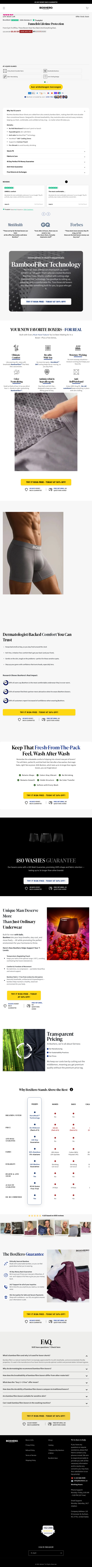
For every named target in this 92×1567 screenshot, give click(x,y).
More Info (30, 1440)
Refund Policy (30, 1450)
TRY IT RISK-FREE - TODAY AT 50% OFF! (46, 301)
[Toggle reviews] (66, 181)
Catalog (50, 1445)
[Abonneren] (60, 1553)
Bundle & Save (53, 1458)
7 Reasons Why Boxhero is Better (56, 1451)
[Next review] (48, 214)
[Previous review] (43, 214)
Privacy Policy (30, 1445)
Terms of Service (31, 1455)
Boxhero (42, 1564)
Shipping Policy (31, 1460)
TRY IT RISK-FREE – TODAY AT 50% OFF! (46, 795)
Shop (50, 1440)
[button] (3, 8)
